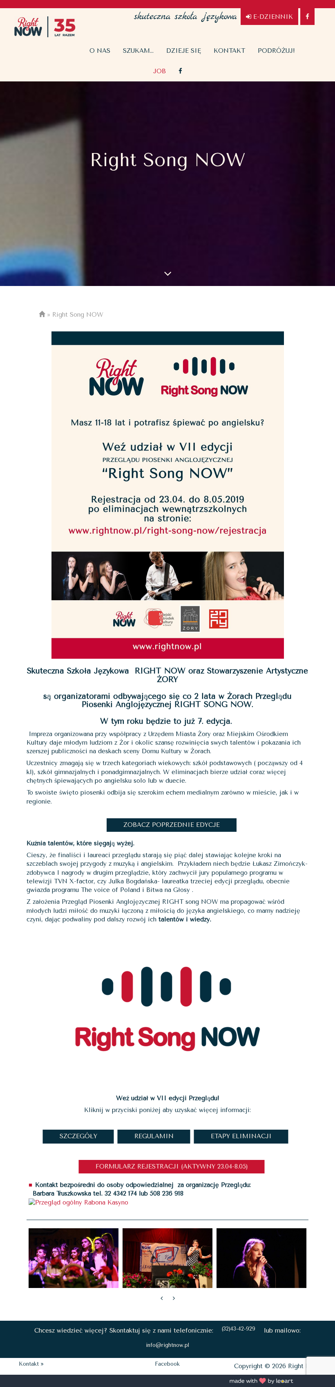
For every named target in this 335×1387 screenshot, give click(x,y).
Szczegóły (78, 1136)
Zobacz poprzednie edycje (171, 825)
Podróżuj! (276, 50)
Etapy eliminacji (241, 1136)
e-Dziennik (272, 16)
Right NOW (45, 26)
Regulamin (154, 1136)
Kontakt (229, 50)
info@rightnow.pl (167, 1345)
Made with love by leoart (261, 1381)
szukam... (138, 50)
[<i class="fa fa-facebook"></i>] (180, 71)
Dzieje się (183, 50)
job (159, 71)
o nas (99, 50)
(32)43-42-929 (238, 1329)
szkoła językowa (185, 12)
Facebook (167, 1364)
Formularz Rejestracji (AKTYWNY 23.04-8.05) (172, 1166)
